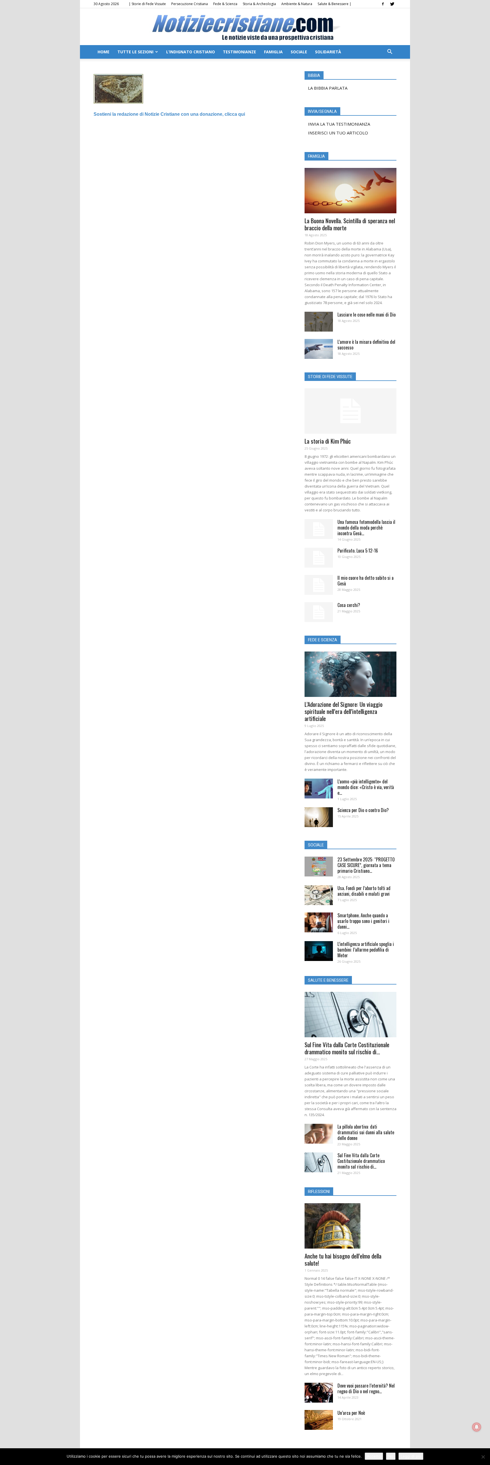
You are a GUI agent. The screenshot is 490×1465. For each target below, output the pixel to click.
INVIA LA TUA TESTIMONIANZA (339, 124)
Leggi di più (411, 1456)
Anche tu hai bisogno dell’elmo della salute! (343, 1259)
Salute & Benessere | (334, 3)
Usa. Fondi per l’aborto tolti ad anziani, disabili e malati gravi (363, 891)
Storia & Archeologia (259, 3)
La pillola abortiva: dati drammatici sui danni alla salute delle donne (365, 1132)
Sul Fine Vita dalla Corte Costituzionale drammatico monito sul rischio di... (347, 1048)
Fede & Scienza (225, 3)
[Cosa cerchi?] (319, 612)
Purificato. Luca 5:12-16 (357, 550)
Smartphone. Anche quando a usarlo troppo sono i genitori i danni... (363, 921)
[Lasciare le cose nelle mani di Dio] (319, 322)
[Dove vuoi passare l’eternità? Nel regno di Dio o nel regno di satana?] (319, 1393)
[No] (483, 1457)
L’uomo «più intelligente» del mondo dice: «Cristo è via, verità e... (365, 787)
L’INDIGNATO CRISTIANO (190, 51)
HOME (103, 51)
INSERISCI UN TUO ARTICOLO (338, 133)
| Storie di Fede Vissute (147, 3)
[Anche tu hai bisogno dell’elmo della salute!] (350, 1226)
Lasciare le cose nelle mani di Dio (366, 314)
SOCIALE (299, 51)
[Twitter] (392, 4)
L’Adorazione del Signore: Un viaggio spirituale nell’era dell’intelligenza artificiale (344, 711)
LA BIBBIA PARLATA (327, 88)
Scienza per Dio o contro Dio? (363, 810)
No (390, 1456)
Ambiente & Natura (296, 3)
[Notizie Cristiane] (245, 27)
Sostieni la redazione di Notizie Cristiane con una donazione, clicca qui (169, 114)
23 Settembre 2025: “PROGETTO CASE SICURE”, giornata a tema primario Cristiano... (366, 865)
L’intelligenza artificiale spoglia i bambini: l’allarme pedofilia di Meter (365, 950)
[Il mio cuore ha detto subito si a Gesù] (319, 585)
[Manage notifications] (476, 1427)
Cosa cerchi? (348, 605)
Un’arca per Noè (351, 1412)
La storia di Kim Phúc (328, 441)
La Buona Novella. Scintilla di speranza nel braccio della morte (350, 224)
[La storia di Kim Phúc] (350, 411)
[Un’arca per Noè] (319, 1420)
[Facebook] (383, 4)
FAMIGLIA (273, 51)
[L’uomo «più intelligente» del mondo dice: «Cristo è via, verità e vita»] (319, 788)
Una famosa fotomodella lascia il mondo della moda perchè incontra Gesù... (366, 527)
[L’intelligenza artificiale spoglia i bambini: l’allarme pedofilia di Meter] (319, 951)
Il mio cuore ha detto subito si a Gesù (365, 580)
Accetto (374, 1456)
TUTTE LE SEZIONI (135, 51)
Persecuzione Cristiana (189, 3)
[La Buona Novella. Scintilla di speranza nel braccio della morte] (350, 190)
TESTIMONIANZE (239, 51)
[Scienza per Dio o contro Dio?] (319, 817)
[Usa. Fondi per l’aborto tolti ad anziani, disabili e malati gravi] (319, 895)
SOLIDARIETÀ (328, 51)
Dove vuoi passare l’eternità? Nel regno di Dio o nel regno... (366, 1388)
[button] (389, 52)
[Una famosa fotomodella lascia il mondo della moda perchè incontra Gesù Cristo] (319, 529)
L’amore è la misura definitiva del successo (366, 344)
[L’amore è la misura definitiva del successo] (319, 349)
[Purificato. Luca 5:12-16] (319, 558)
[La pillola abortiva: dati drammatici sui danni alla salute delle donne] (319, 1134)
